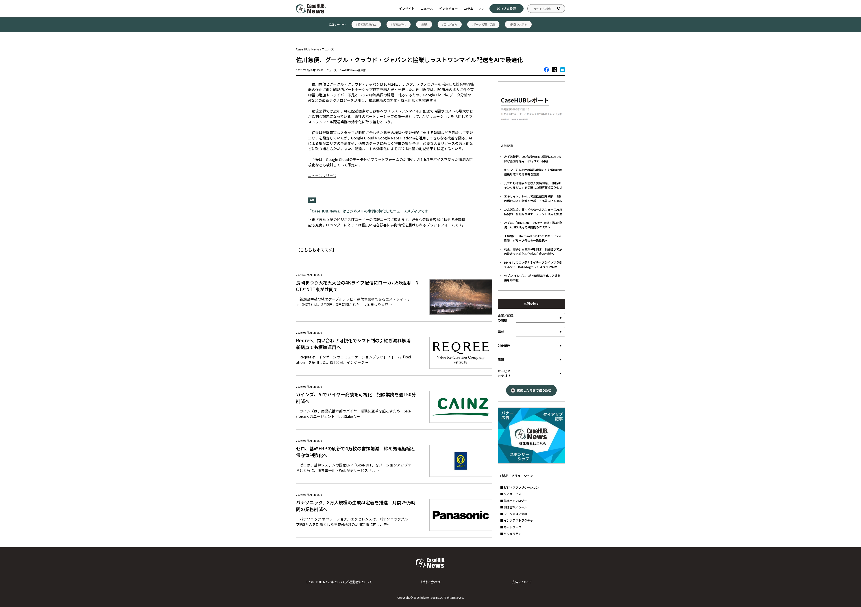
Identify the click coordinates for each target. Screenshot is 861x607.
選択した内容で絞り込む (534, 390)
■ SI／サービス (510, 494)
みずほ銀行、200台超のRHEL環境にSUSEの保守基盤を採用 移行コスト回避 (532, 158)
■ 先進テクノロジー (513, 501)
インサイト (407, 8)
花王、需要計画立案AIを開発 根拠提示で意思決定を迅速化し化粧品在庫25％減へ (533, 251)
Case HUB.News (307, 49)
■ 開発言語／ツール (513, 507)
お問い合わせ (430, 581)
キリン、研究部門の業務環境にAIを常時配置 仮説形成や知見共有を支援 (534, 172)
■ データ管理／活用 (513, 514)
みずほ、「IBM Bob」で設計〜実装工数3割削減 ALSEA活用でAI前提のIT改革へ (533, 225)
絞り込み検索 (506, 8)
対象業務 (504, 345)
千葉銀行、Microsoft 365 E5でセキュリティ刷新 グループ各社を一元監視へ (533, 238)
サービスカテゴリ (504, 373)
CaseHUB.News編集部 (352, 70)
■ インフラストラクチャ (516, 520)
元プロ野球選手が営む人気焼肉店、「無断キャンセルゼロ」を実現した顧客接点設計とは (533, 185)
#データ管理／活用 (483, 24)
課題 (501, 359)
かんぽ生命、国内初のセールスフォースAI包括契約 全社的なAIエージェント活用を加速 (533, 211)
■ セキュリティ (510, 533)
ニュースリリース (322, 175)
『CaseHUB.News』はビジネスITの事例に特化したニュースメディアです (368, 211)
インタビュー (448, 8)
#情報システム (518, 24)
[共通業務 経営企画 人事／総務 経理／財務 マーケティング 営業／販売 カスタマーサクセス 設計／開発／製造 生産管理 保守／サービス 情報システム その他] (540, 345)
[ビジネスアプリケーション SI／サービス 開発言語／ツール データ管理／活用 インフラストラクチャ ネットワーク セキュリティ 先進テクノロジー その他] (540, 373)
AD (481, 8)
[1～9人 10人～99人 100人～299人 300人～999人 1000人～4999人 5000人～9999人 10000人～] (540, 318)
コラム (468, 8)
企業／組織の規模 (505, 317)
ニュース (427, 8)
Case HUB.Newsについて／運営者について (339, 581)
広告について (522, 581)
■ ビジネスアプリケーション (519, 487)
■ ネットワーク (510, 527)
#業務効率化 (398, 24)
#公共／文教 (449, 24)
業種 (501, 332)
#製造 (424, 24)
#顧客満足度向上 (366, 24)
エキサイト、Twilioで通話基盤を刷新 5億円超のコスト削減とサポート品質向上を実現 (533, 198)
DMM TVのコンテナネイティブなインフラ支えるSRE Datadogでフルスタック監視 (533, 264)
